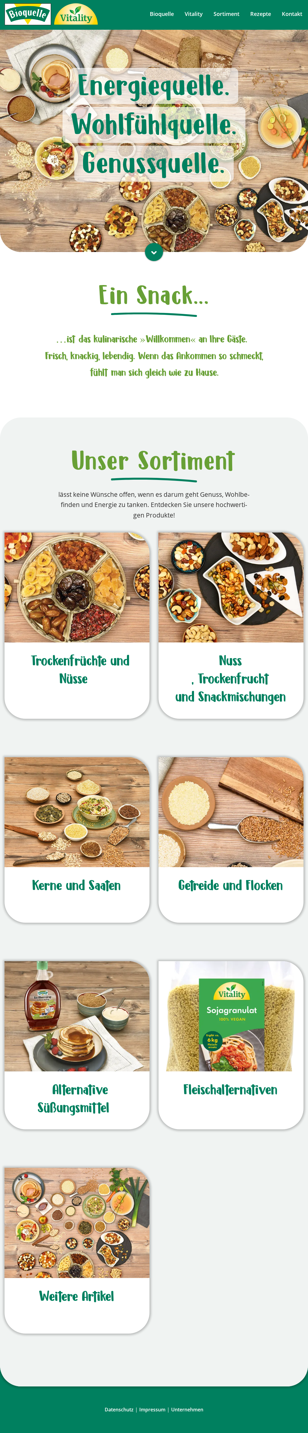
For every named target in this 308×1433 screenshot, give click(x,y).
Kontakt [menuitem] (292, 13)
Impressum (152, 1409)
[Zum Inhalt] (154, 252)
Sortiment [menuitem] (226, 13)
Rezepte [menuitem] (260, 13)
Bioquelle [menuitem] (162, 13)
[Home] (28, 14)
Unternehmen (187, 1409)
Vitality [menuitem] (194, 13)
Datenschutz (119, 1409)
